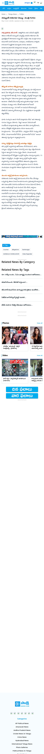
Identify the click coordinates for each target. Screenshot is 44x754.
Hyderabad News (22, 741)
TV (38, 3)
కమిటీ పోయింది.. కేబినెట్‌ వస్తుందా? (22, 282)
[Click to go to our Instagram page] (22, 713)
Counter (6, 250)
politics (22, 14)
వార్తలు (9, 9)
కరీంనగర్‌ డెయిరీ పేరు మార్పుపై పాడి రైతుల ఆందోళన (22, 290)
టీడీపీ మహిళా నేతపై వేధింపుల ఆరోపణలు (22, 305)
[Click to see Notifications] (41, 3)
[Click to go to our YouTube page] (25, 713)
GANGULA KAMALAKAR (11, 254)
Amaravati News (22, 727)
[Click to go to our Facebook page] (11, 713)
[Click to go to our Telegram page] (29, 713)
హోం (4, 9)
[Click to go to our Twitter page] (18, 713)
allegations (15, 250)
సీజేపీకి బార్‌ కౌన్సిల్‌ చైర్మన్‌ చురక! (21, 298)
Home (3, 14)
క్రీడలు (36, 9)
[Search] (32, 3)
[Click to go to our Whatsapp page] (15, 713)
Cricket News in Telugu (22, 734)
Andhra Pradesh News (22, 730)
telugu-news (12, 14)
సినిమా (30, 9)
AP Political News (22, 724)
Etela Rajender (27, 254)
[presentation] (4, 335)
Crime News (22, 737)
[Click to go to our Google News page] (32, 713)
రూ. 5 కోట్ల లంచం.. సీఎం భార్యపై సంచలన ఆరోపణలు (21, 275)
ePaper (28, 3)
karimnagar (26, 250)
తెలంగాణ (23, 9)
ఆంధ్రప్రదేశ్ (16, 9)
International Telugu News (22, 744)
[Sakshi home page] (22, 704)
